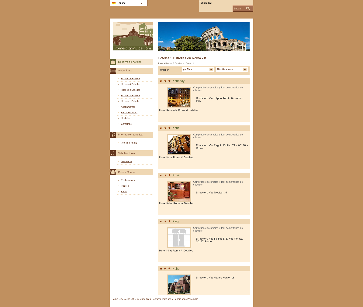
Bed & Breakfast (129, 112)
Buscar (237, 8)
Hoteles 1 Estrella (130, 101)
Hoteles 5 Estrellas (130, 78)
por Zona (187, 69)
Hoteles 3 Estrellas (130, 90)
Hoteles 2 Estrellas (130, 95)
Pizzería (125, 186)
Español (122, 3)
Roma (160, 63)
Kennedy (178, 81)
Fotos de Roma (129, 143)
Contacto (156, 299)
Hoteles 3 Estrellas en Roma (178, 63)
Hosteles (125, 118)
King (175, 221)
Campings (126, 124)
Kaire (176, 268)
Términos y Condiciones (174, 299)
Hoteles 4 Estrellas (130, 84)
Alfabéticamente (225, 69)
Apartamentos (128, 107)
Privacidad (192, 299)
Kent (175, 128)
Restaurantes (128, 180)
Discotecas (126, 161)
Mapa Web (145, 299)
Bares (124, 191)
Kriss (175, 175)
